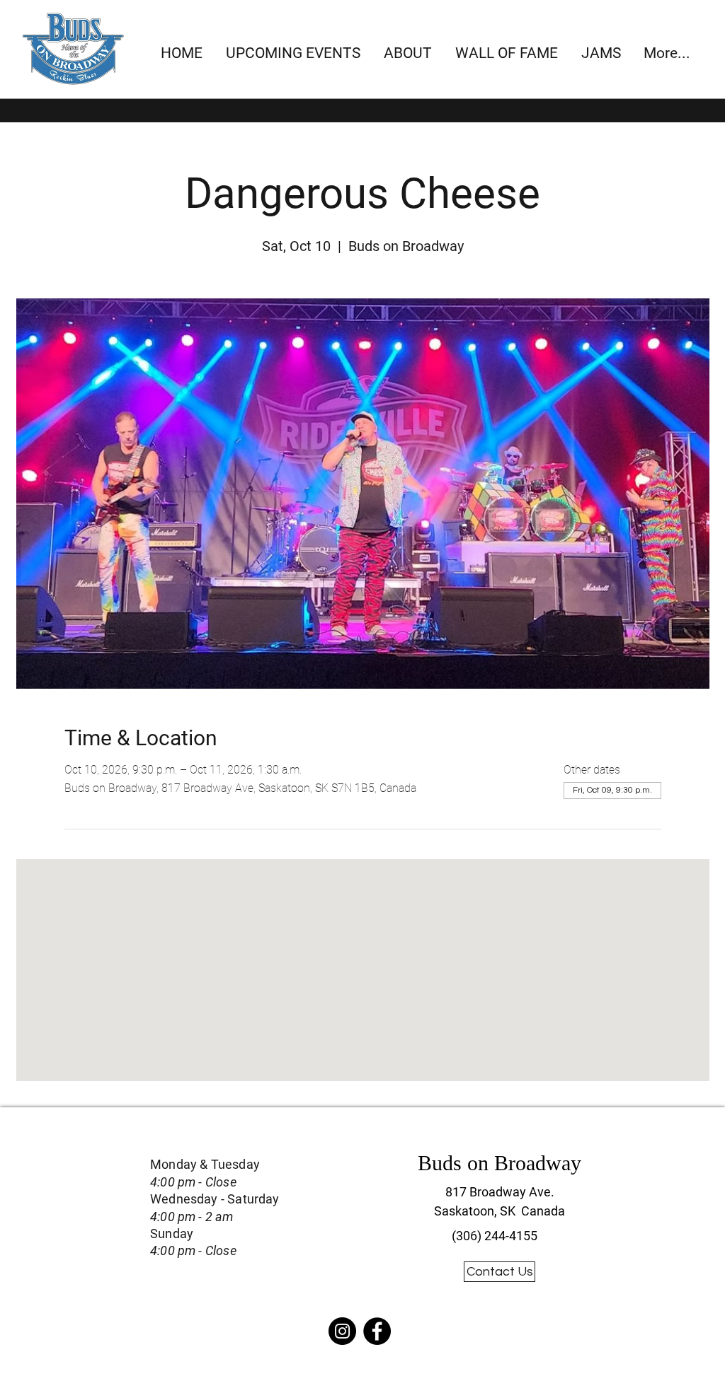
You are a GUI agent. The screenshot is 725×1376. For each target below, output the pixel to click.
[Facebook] (377, 1331)
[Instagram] (342, 1331)
